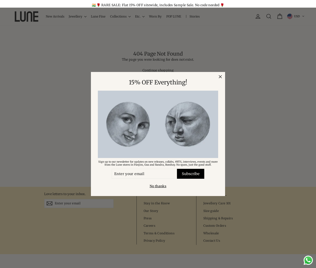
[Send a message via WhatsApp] (308, 260)
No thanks (158, 186)
